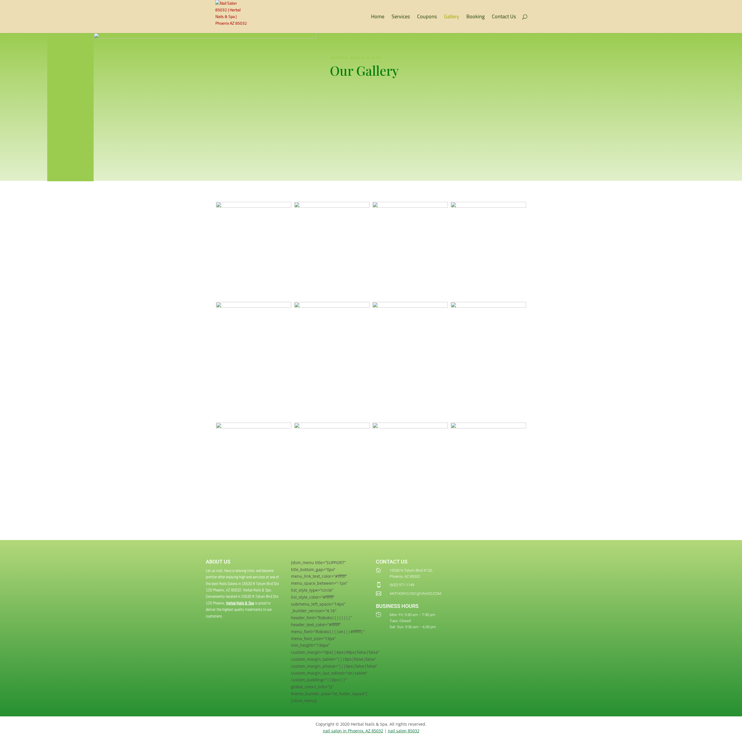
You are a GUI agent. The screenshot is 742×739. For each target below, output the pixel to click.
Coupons (427, 18)
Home (377, 18)
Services (401, 18)
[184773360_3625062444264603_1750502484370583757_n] (253, 206)
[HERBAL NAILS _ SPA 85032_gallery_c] (253, 427)
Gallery (451, 18)
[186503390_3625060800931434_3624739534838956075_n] (410, 206)
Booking (475, 18)
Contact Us (504, 18)
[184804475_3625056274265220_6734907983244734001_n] (332, 206)
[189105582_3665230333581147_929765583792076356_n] (332, 306)
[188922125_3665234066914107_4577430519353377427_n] (488, 306)
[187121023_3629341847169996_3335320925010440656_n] (488, 206)
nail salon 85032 (403, 730)
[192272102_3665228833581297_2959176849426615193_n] (253, 306)
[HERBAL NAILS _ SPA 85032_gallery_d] (332, 427)
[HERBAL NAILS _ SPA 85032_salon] (488, 427)
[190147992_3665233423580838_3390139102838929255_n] (410, 306)
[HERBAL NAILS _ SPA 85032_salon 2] (410, 427)
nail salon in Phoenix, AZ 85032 (353, 730)
